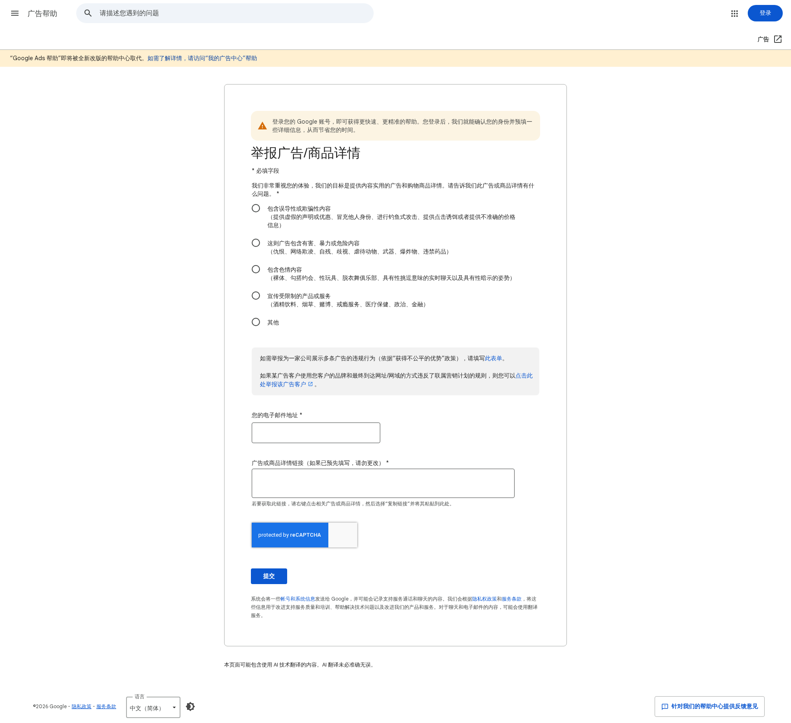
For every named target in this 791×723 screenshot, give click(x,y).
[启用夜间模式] (190, 706)
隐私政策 (81, 706)
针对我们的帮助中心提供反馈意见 (714, 706)
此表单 (493, 358)
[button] (15, 13)
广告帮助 (42, 13)
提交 (269, 576)
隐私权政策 (484, 599)
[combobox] (236, 13)
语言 (140, 696)
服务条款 (512, 599)
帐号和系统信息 (298, 599)
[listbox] (153, 707)
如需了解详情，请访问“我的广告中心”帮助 (202, 58)
